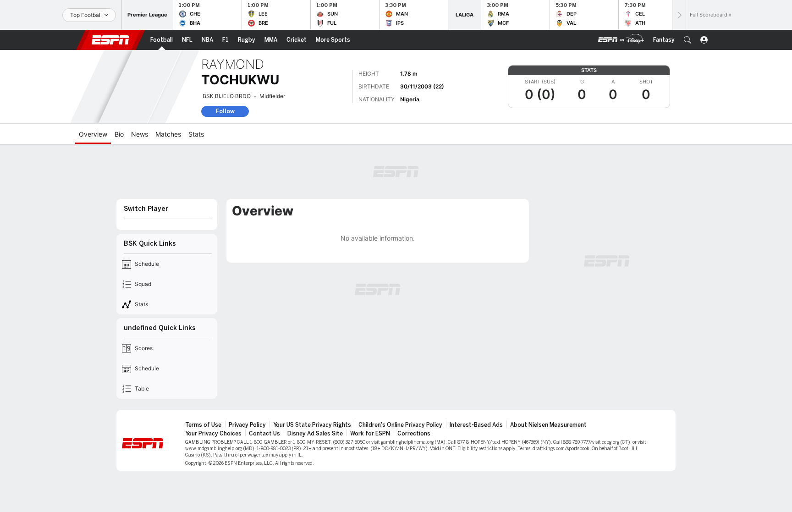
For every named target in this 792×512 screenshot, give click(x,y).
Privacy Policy (247, 425)
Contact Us (264, 433)
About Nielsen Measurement (548, 425)
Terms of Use (203, 425)
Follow (225, 111)
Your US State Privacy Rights (312, 425)
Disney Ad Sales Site (315, 433)
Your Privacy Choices (213, 433)
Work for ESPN (370, 433)
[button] (687, 40)
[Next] (679, 15)
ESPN (110, 40)
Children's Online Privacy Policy (400, 425)
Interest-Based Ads (476, 425)
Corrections (413, 433)
